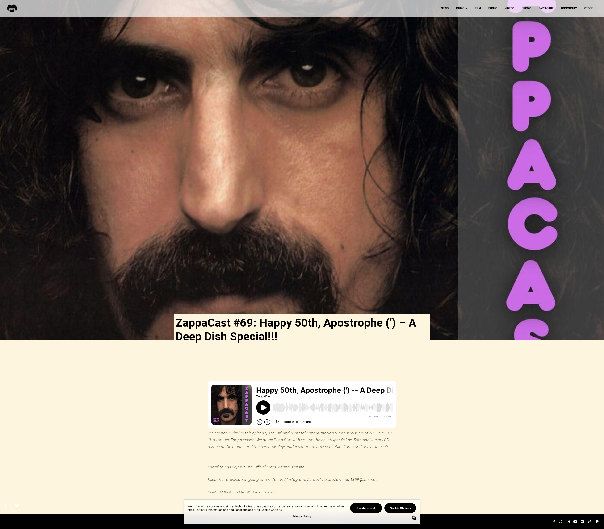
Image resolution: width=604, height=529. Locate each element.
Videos (509, 8)
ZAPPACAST (546, 8)
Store (588, 8)
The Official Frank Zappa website (275, 467)
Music (460, 8)
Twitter (271, 479)
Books (492, 8)
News (445, 8)
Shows (526, 8)
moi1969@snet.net (360, 479)
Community (569, 8)
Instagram (296, 479)
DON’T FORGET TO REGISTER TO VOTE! (241, 492)
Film (478, 8)
